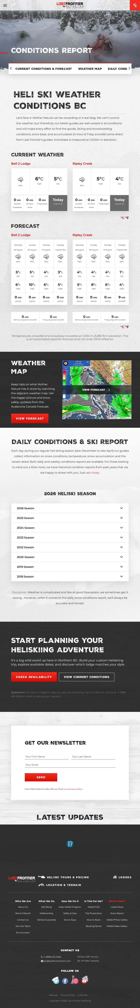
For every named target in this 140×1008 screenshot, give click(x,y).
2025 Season (25, 518)
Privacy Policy (67, 995)
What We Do (46, 901)
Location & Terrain (63, 885)
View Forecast (30, 418)
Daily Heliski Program (70, 907)
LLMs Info (83, 995)
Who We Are (23, 901)
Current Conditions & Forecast (43, 68)
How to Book (93, 919)
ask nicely (92, 472)
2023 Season (25, 537)
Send (41, 777)
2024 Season (25, 527)
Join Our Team (23, 926)
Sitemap (53, 995)
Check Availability (34, 676)
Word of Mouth (23, 913)
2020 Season (25, 557)
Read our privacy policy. (70, 789)
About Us (23, 907)
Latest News (117, 907)
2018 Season (25, 576)
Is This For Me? (93, 901)
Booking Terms (93, 926)
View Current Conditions (86, 676)
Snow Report (117, 913)
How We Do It (70, 901)
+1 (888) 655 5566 (52, 956)
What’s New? (117, 901)
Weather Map (90, 68)
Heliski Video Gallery (117, 926)
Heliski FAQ (94, 907)
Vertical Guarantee (46, 919)
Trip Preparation (93, 913)
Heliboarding (46, 913)
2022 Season (25, 547)
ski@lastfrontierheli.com (57, 961)
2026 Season (25, 508)
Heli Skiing (46, 907)
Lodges (125, 877)
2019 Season (25, 566)
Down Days (70, 919)
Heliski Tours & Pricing (68, 877)
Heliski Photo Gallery (117, 919)
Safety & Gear (70, 913)
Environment (23, 932)
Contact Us (23, 919)
